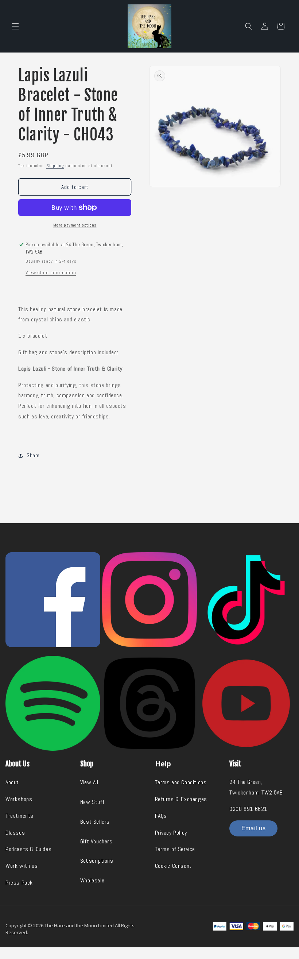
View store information (51, 272)
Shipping (55, 166)
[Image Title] (52, 599)
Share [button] (33, 455)
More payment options (75, 225)
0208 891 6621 (248, 809)
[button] (15, 26)
